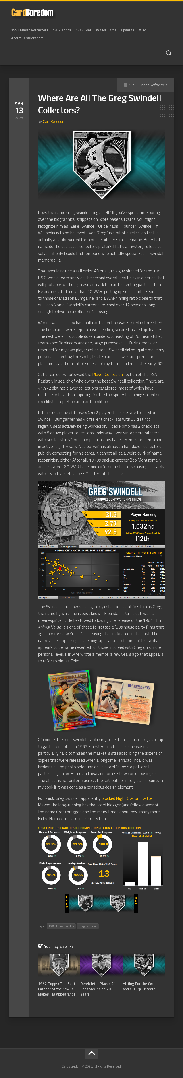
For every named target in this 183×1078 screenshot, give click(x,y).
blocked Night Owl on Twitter (128, 798)
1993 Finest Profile (61, 926)
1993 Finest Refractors (29, 30)
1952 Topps (62, 30)
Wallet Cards (106, 30)
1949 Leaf (83, 30)
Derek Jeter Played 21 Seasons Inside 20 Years (98, 989)
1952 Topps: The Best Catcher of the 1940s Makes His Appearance (56, 989)
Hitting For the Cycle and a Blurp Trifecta (139, 986)
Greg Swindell (87, 926)
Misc (142, 30)
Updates (127, 30)
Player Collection (107, 374)
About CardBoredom (27, 38)
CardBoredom (54, 121)
